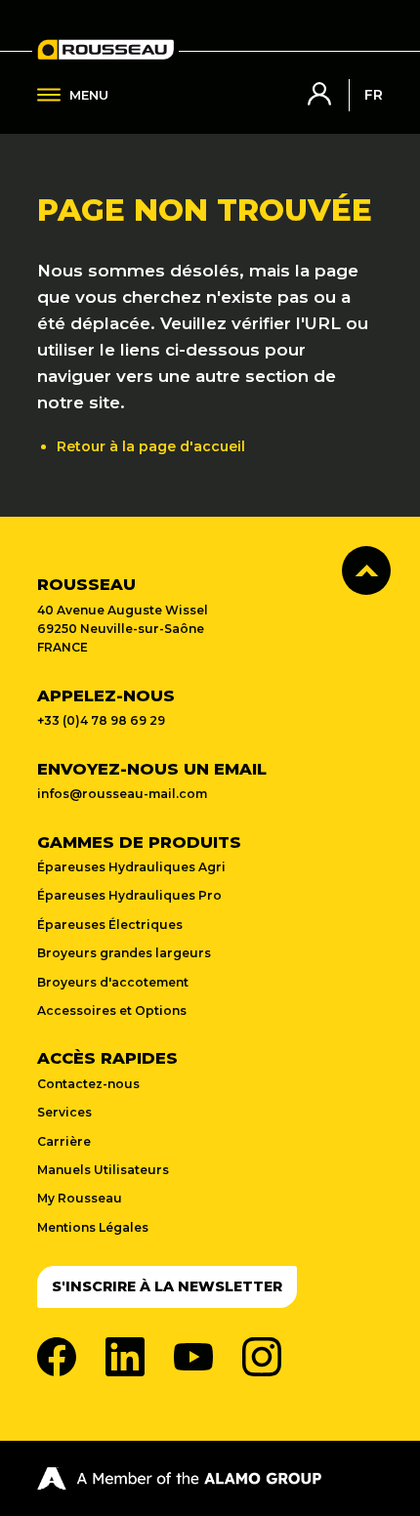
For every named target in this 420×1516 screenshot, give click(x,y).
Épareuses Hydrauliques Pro (129, 895)
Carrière (64, 1141)
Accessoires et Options (112, 1010)
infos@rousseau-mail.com (122, 793)
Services (64, 1112)
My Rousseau (79, 1198)
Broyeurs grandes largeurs (124, 953)
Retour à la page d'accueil (151, 446)
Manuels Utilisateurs (103, 1169)
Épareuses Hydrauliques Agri (131, 867)
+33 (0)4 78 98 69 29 (101, 720)
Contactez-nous (88, 1083)
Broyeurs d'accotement (113, 982)
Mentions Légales (92, 1227)
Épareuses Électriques (110, 924)
